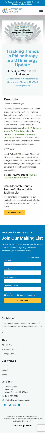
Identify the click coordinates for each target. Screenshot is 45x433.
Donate (5, 366)
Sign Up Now (15, 212)
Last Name (8, 269)
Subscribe (22, 300)
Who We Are (7, 345)
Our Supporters (8, 354)
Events (4, 374)
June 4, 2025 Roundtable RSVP (20, 176)
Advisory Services (9, 349)
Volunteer (6, 370)
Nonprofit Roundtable (27, 295)
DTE (18, 154)
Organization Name (11, 285)
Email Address (10, 277)
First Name (9, 260)
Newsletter (11, 295)
